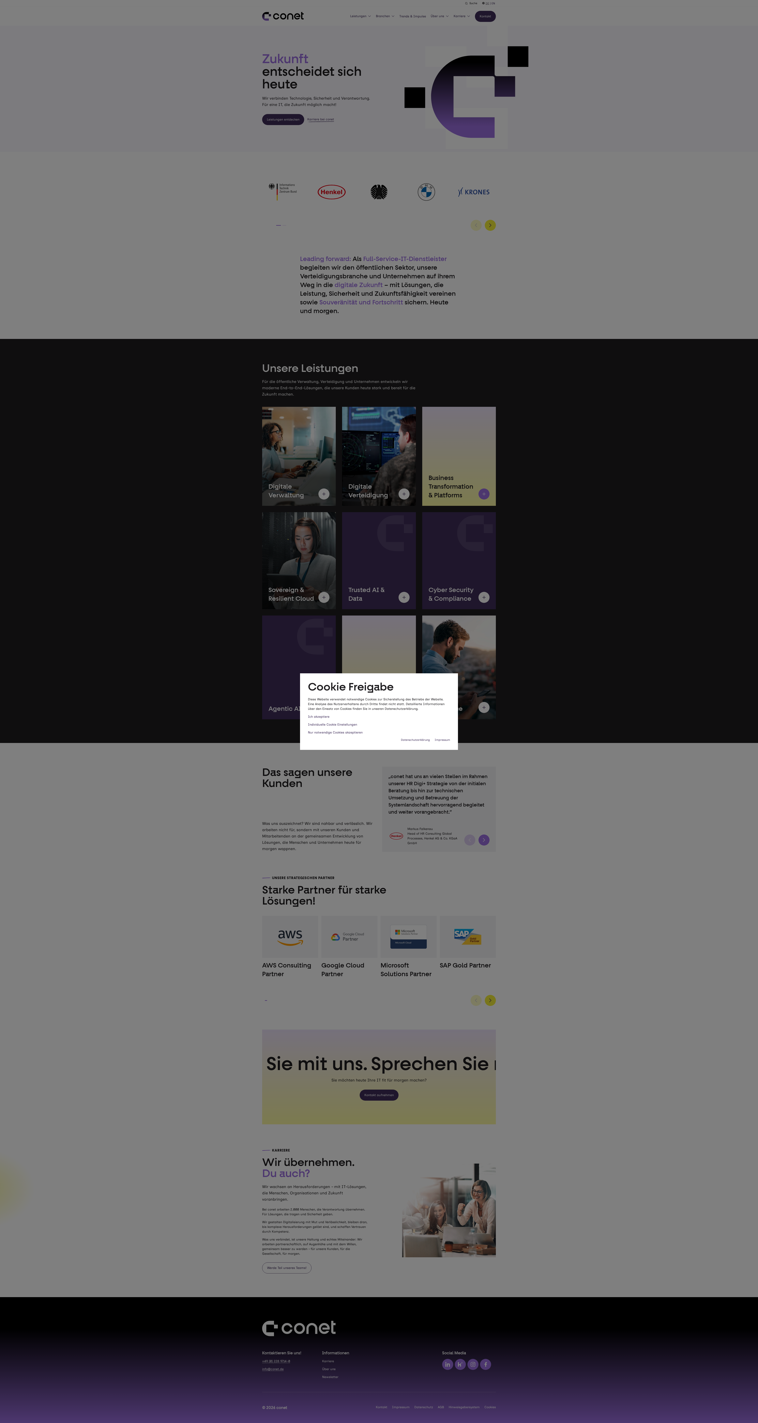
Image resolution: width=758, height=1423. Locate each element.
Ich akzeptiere (318, 717)
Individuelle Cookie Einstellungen (332, 724)
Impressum (442, 740)
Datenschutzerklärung (415, 740)
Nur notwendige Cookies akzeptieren (335, 732)
